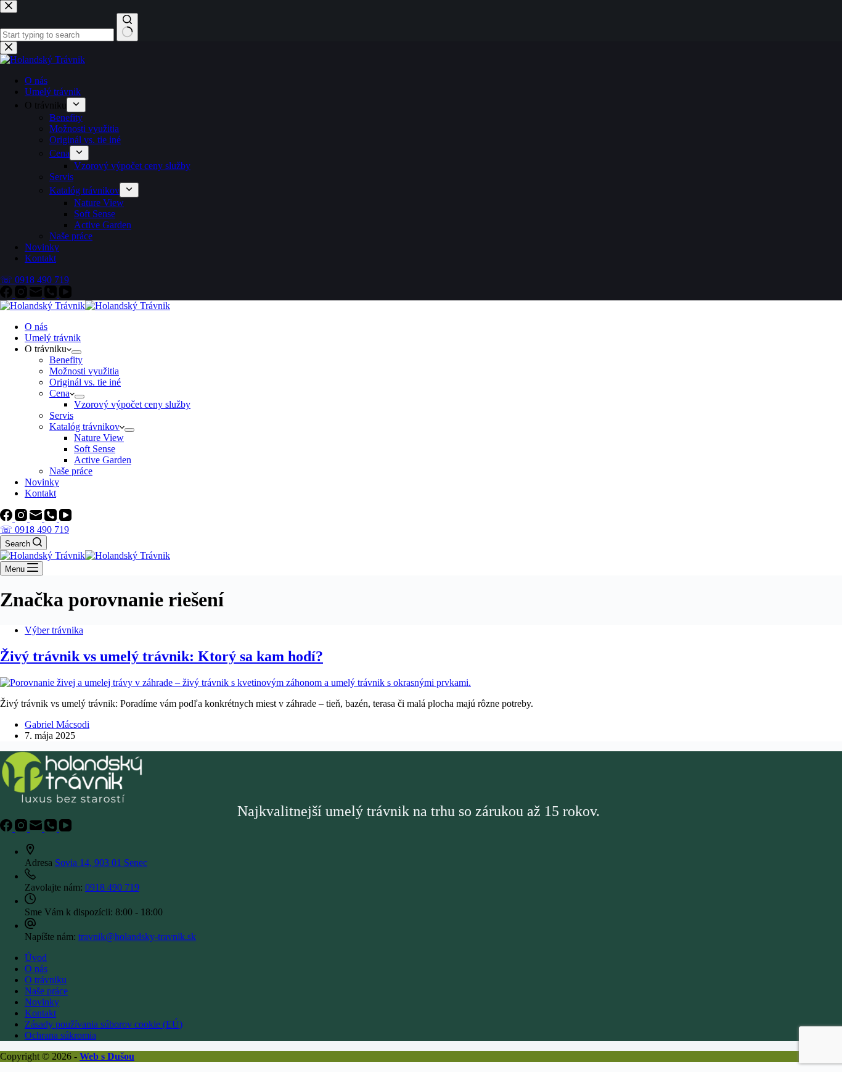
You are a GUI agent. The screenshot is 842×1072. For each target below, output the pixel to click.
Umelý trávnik (53, 337)
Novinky (42, 482)
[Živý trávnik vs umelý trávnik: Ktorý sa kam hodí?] (235, 682)
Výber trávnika (54, 630)
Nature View (99, 437)
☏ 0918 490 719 (34, 529)
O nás (36, 326)
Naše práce (70, 471)
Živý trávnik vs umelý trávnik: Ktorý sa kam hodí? (161, 656)
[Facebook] (7, 518)
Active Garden (102, 460)
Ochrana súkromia (60, 1035)
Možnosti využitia (84, 371)
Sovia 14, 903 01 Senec (101, 862)
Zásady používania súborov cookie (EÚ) (103, 1024)
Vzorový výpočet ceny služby (132, 404)
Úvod (36, 957)
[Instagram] (22, 518)
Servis (61, 415)
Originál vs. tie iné (85, 382)
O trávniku (46, 980)
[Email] (37, 518)
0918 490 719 (112, 887)
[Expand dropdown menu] (76, 352)
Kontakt (40, 493)
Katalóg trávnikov (84, 426)
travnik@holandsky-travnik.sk (137, 936)
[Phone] (51, 518)
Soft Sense (94, 448)
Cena (59, 393)
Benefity (66, 360)
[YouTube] (65, 518)
